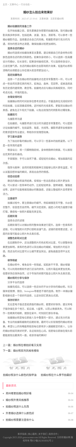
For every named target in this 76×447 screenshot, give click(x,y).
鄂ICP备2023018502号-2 (41, 440)
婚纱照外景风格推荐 (17, 400)
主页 (5, 4)
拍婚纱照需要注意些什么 (20, 419)
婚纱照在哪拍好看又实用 (27, 345)
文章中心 (14, 4)
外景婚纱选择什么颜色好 (20, 413)
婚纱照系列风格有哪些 (26, 350)
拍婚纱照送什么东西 (17, 406)
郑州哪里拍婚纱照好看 (19, 393)
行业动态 (25, 4)
